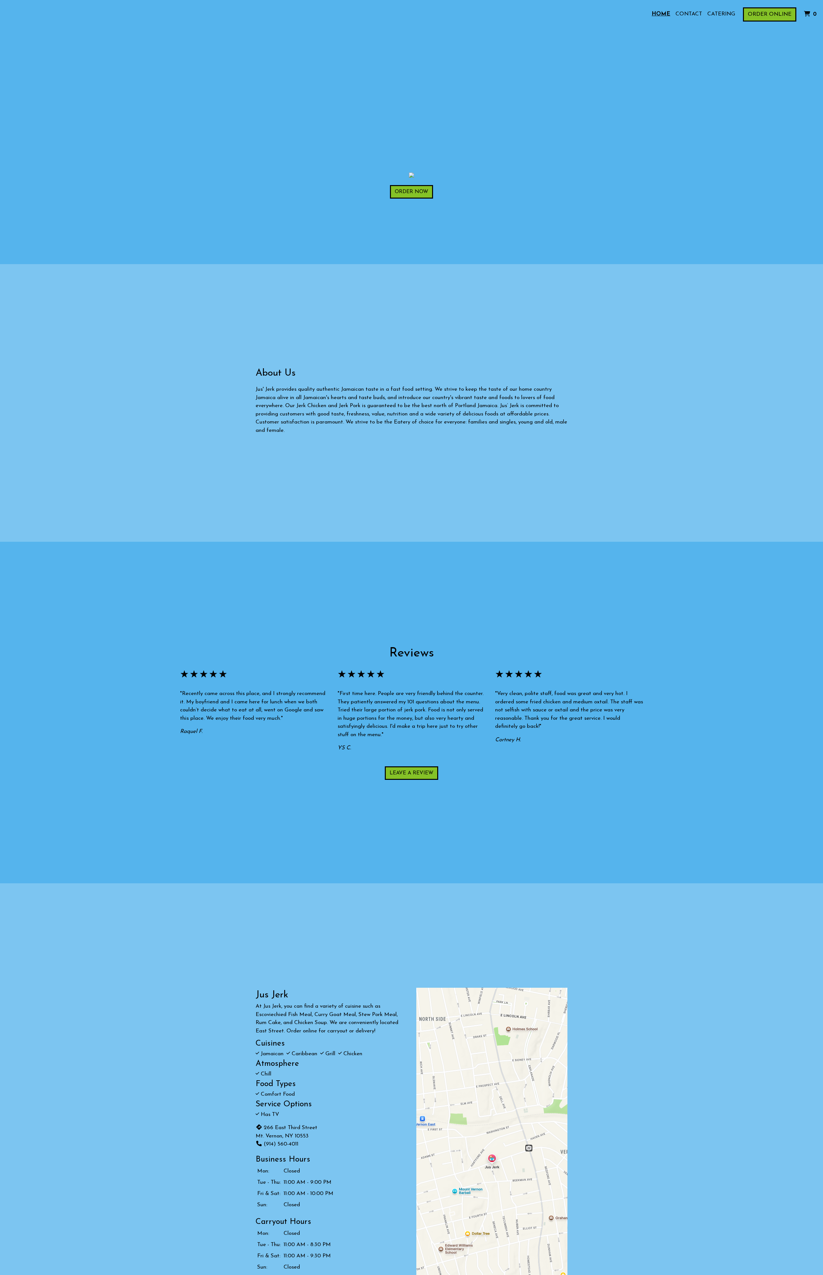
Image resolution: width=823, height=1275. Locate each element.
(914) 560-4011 (281, 1144)
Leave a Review (411, 773)
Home (661, 14)
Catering (721, 14)
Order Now (411, 191)
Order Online (769, 14)
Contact (688, 14)
